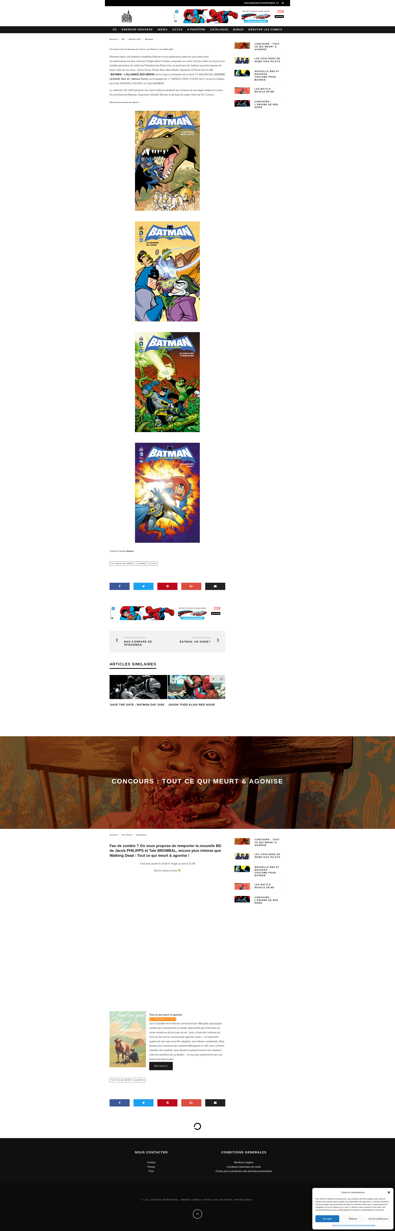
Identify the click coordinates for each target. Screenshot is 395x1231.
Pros (151, 1171)
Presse (151, 1167)
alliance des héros (122, 563)
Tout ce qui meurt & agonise (127, 1080)
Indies (163, 29)
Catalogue (219, 29)
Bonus (238, 29)
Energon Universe (137, 29)
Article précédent (135, 638)
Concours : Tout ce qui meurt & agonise (267, 47)
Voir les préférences (378, 1218)
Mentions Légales (244, 1162)
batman (142, 563)
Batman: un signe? (195, 641)
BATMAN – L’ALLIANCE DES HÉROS (132, 74)
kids (153, 563)
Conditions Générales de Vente (244, 1167)
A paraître (196, 29)
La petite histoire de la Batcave (196, 719)
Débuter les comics (265, 29)
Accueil (114, 39)
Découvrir (161, 1066)
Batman (130, 551)
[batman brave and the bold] (167, 161)
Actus (177, 29)
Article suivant (201, 638)
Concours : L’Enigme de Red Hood (266, 104)
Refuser (353, 1218)
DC (115, 29)
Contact (151, 1162)
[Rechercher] (283, 3)
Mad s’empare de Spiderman (138, 643)
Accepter (327, 1218)
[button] (388, 1192)
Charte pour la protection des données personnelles (354, 1225)
